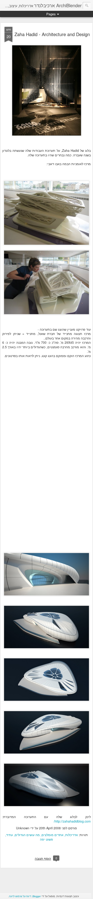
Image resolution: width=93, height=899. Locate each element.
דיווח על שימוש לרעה (20, 896)
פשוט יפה (46, 839)
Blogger (37, 896)
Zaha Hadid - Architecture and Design (52, 34)
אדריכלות (71, 834)
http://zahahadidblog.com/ (72, 821)
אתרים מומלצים (52, 834)
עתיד (9, 834)
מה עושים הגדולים (27, 834)
